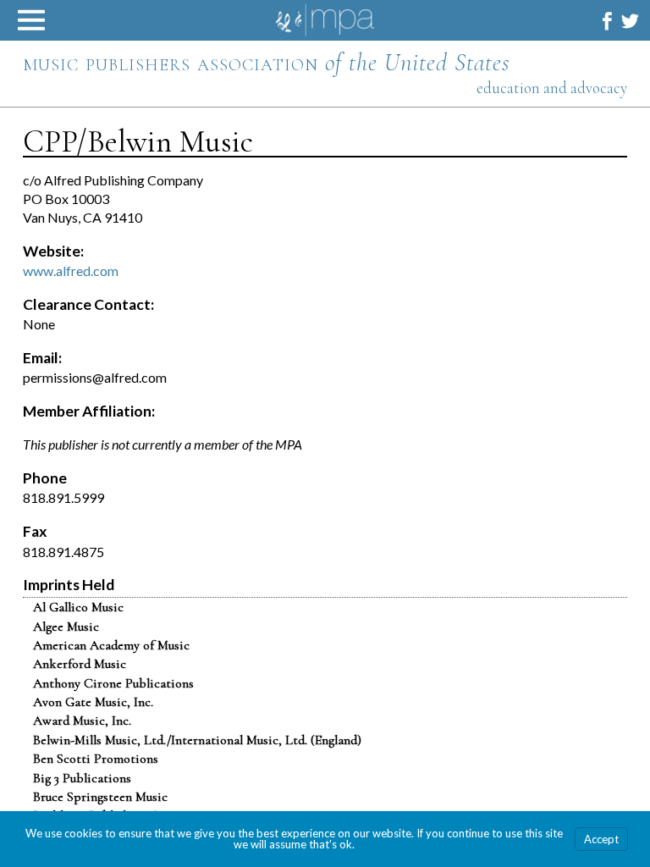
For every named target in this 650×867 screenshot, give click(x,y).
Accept (601, 839)
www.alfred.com (70, 270)
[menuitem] (607, 21)
